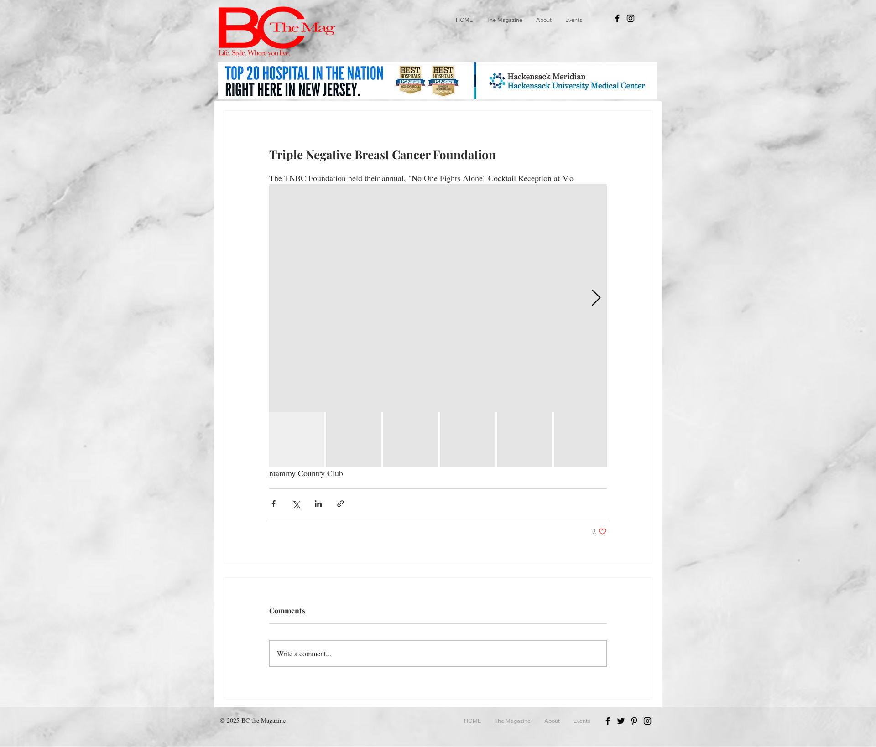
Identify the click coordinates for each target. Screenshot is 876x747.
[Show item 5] (524, 439)
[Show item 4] (467, 439)
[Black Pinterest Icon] (634, 721)
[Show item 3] (410, 439)
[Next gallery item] (596, 298)
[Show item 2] (353, 439)
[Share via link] (340, 503)
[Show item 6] (581, 439)
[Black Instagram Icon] (631, 18)
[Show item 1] (296, 439)
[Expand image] (438, 298)
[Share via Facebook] (273, 503)
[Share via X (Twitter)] (296, 503)
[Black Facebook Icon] (617, 18)
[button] (504, 20)
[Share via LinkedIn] (318, 503)
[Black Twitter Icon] (621, 721)
